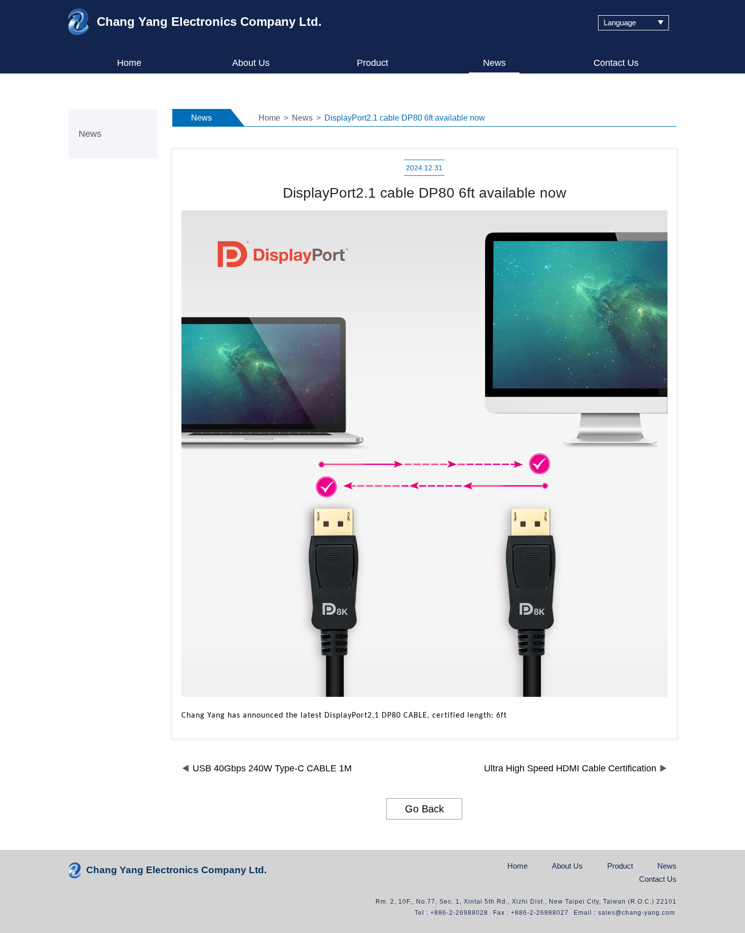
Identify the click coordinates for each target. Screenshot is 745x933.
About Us (251, 63)
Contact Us (616, 63)
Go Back (424, 808)
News (494, 63)
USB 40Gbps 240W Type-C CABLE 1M (272, 768)
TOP (722, 812)
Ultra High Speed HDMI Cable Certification (570, 768)
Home (129, 63)
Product (372, 63)
